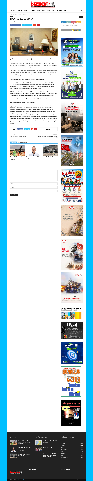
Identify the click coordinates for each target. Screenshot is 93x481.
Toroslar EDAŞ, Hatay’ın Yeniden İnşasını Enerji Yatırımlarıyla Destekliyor (16, 158)
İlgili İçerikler (13, 142)
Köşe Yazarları (64, 449)
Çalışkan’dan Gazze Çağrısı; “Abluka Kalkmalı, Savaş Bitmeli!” (48, 137)
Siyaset (26, 10)
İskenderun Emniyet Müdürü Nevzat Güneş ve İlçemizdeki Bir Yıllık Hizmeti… (49, 455)
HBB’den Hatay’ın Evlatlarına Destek (18, 136)
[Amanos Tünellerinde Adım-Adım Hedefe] (50, 150)
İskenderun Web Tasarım (23, 479)
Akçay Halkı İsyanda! (47, 447)
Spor (65, 10)
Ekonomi (32, 10)
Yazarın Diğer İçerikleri (22, 142)
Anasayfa (13, 10)
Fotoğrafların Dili (64, 457)
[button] (81, 10)
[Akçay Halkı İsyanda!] (38, 449)
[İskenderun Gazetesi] (46, 5)
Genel (43, 10)
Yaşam (59, 10)
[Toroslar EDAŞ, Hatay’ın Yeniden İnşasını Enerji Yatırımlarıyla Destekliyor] (17, 150)
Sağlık (53, 10)
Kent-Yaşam (63, 443)
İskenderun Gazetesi (18, 21)
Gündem (20, 10)
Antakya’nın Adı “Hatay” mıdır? (50, 440)
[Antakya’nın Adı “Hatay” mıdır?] (38, 442)
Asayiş (38, 10)
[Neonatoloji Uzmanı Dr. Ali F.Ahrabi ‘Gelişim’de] (33, 150)
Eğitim (48, 10)
